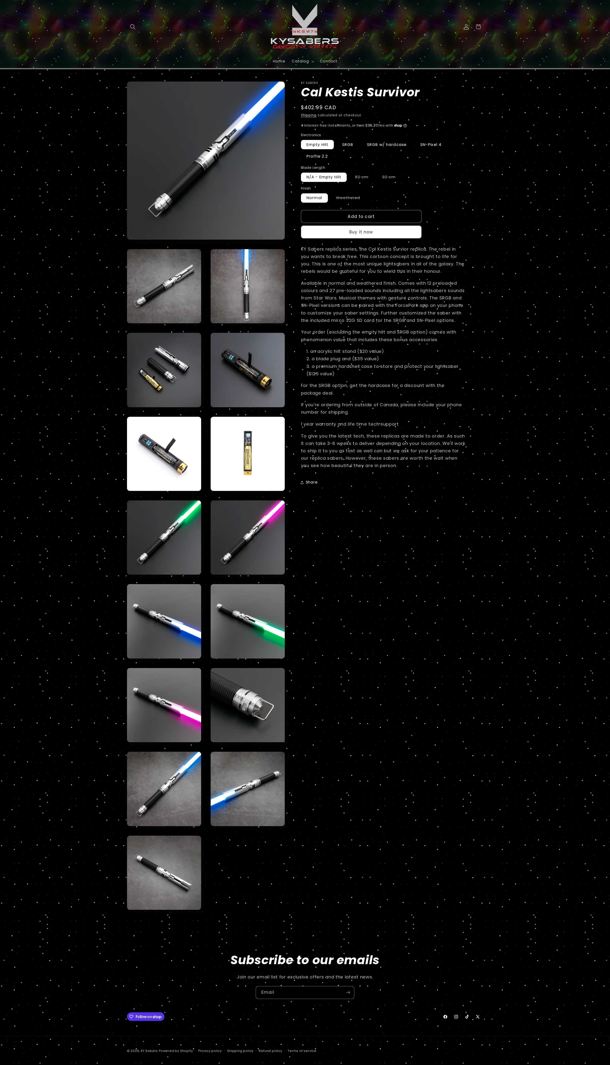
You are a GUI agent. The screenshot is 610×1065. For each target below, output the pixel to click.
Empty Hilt (317, 144)
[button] (133, 27)
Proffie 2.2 (317, 156)
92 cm (391, 178)
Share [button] (311, 482)
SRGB (347, 144)
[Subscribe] (348, 992)
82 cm (364, 178)
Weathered (351, 199)
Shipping (308, 115)
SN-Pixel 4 (431, 144)
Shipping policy (240, 1051)
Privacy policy (210, 1051)
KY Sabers (149, 1051)
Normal (314, 198)
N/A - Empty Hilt (323, 177)
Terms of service (302, 1051)
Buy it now (361, 232)
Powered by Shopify (176, 1051)
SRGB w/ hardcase (387, 144)
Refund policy (270, 1051)
